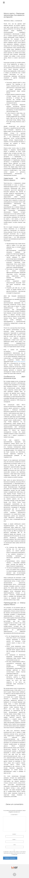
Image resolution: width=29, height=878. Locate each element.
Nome (14, 834)
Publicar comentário (10, 858)
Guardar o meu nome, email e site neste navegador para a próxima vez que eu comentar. (14, 853)
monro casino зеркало (19, 361)
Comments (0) (18, 20)
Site (14, 844)
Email (14, 839)
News (12, 20)
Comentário (14, 814)
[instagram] (14, 874)
